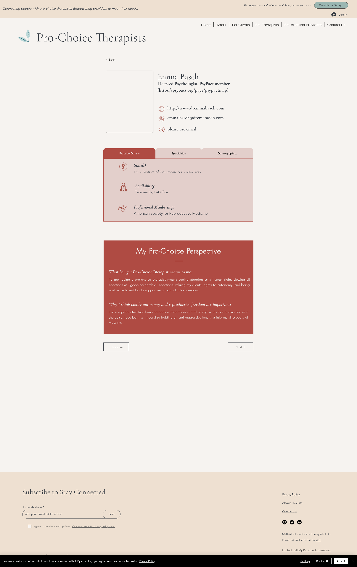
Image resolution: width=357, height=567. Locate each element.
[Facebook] (292, 522)
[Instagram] (284, 522)
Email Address (32, 507)
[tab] (129, 153)
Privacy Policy (147, 561)
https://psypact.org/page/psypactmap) (194, 90)
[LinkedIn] (299, 522)
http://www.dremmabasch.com (195, 108)
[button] (221, 24)
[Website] (161, 109)
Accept (341, 561)
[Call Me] (161, 129)
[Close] (352, 561)
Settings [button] (305, 561)
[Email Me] (161, 118)
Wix (318, 540)
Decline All (322, 561)
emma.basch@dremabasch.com (195, 117)
